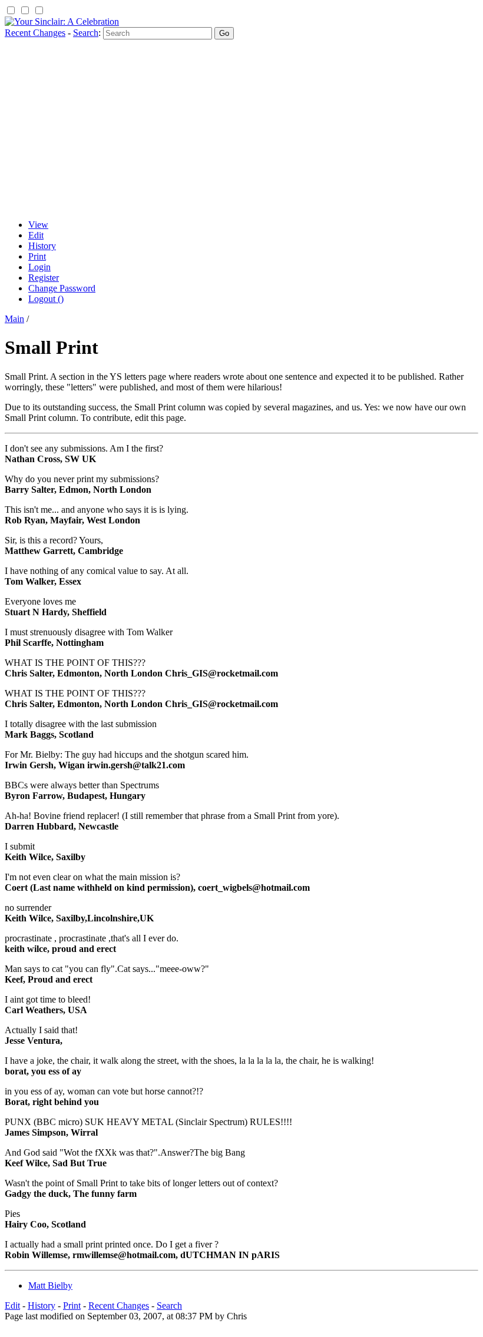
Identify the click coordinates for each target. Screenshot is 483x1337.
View (38, 225)
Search (85, 33)
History (42, 246)
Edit (36, 235)
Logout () (46, 299)
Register (43, 278)
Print (37, 256)
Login (39, 267)
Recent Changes (35, 33)
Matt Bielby (50, 1285)
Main (14, 319)
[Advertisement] (241, 127)
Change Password (61, 288)
